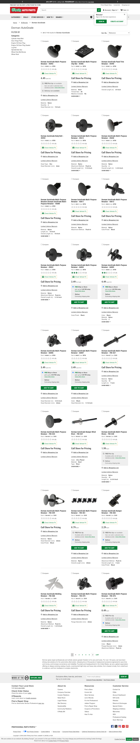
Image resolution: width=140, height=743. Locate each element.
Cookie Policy (52, 741)
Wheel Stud (15, 54)
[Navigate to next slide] (117, 2)
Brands (58, 17)
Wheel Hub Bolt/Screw (18, 52)
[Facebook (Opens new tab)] (112, 726)
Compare (46, 41)
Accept (129, 739)
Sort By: (104, 33)
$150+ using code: (70, 2)
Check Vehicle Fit (50, 73)
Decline (135, 739)
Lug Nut (14, 47)
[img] (124, 14)
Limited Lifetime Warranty (49, 100)
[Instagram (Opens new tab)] (119, 726)
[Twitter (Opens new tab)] (116, 726)
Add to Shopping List (50, 95)
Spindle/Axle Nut (16, 50)
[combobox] (68, 10)
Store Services (37, 17)
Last (97, 655)
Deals (25, 17)
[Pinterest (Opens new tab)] (127, 726)
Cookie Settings (120, 739)
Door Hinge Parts (17, 41)
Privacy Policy (64, 741)
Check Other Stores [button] (60, 87)
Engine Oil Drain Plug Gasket (20, 45)
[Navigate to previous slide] (22, 2)
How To (49, 17)
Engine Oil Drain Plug (18, 43)
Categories (15, 17)
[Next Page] (92, 654)
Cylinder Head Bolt (17, 38)
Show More (75, 96)
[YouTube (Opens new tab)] (123, 726)
